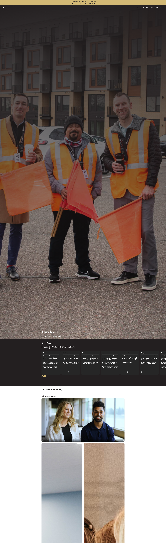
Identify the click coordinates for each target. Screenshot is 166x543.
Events (152, 7)
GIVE (161, 7)
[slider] (78, 440)
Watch (157, 7)
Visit (143, 7)
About (138, 7)
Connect (147, 7)
